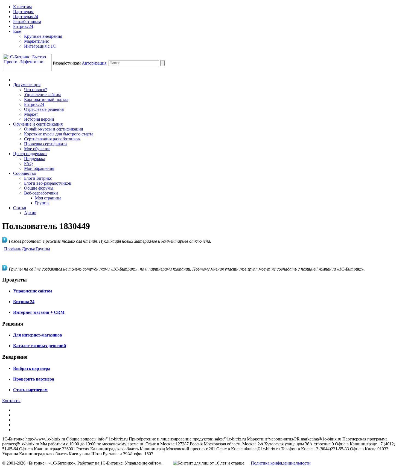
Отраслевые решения (44, 109)
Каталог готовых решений (39, 345)
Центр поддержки (30, 153)
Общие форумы (38, 188)
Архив (30, 212)
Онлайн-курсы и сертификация (53, 129)
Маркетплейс (36, 41)
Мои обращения (39, 168)
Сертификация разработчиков (52, 139)
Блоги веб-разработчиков (47, 183)
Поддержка (34, 158)
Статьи (19, 207)
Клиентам (22, 6)
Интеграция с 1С (40, 46)
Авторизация (94, 63)
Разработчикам (27, 21)
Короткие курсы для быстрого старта (58, 134)
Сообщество (24, 173)
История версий (39, 119)
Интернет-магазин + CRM (39, 312)
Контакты (11, 400)
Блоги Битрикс (38, 178)
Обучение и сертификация (38, 124)
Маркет (31, 114)
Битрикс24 (23, 26)
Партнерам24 (25, 16)
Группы (42, 203)
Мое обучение (37, 148)
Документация (26, 84)
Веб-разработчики (41, 193)
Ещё (17, 31)
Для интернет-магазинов (37, 335)
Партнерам (23, 11)
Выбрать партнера (31, 368)
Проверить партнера (33, 379)
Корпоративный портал (46, 99)
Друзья (28, 248)
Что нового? (35, 89)
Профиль (12, 248)
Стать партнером (30, 389)
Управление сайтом (42, 94)
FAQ (28, 163)
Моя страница (48, 198)
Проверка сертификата (45, 143)
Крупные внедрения (43, 36)
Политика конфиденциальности (281, 463)
